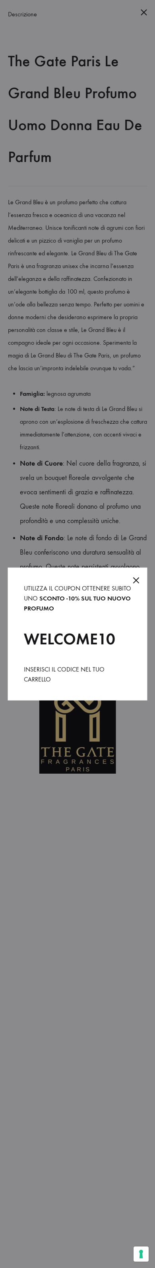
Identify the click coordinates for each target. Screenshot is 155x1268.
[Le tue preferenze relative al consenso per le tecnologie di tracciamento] (141, 1254)
